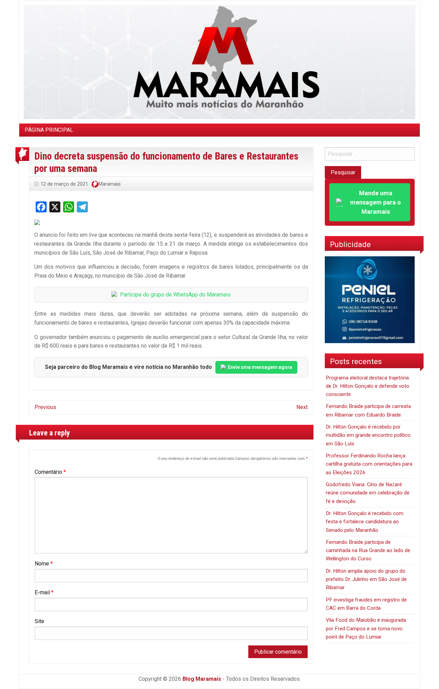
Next (302, 407)
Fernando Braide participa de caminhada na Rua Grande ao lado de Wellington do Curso (368, 550)
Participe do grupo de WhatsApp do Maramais (175, 294)
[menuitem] (49, 130)
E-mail (44, 592)
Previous (45, 407)
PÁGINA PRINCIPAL (49, 130)
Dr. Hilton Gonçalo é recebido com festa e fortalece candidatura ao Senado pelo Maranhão (364, 521)
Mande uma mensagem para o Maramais (375, 202)
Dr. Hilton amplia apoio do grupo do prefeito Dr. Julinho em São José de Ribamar (366, 579)
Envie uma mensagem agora (260, 367)
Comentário (50, 472)
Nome (44, 563)
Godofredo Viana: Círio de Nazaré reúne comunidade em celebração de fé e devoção (368, 492)
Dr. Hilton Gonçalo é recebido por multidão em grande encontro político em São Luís (368, 435)
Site (39, 621)
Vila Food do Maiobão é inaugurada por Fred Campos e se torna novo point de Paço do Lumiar (366, 628)
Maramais (109, 184)
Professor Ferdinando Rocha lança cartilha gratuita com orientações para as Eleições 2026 (369, 464)
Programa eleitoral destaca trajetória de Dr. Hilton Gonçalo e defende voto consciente (367, 386)
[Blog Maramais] (219, 61)
